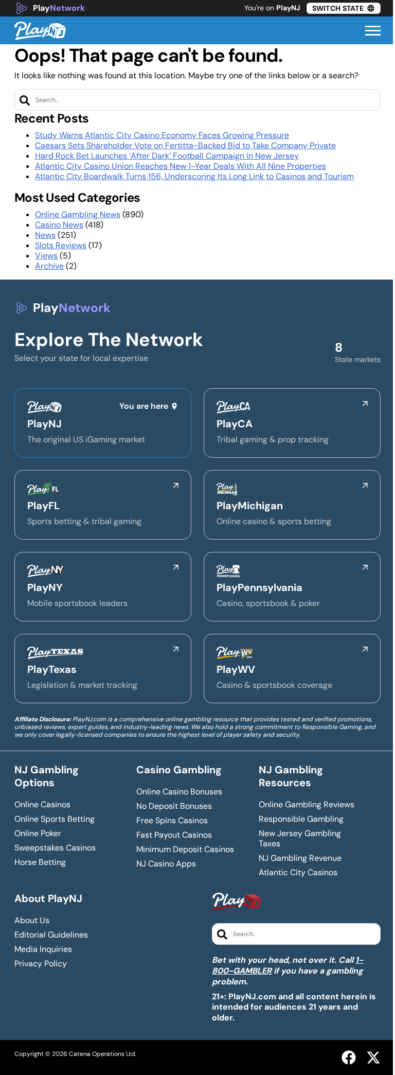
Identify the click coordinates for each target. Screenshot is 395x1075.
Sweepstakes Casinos (55, 848)
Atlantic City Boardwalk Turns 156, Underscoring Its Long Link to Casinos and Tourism (194, 176)
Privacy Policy (40, 964)
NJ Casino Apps (166, 864)
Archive (49, 266)
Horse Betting (40, 862)
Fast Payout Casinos (174, 835)
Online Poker (37, 833)
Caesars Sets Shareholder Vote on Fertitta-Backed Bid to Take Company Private (185, 145)
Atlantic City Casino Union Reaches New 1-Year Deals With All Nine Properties (180, 166)
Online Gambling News (77, 214)
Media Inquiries (43, 949)
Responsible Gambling (301, 819)
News (45, 235)
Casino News (59, 224)
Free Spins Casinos (172, 821)
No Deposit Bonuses (174, 806)
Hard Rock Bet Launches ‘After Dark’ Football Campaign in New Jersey (167, 155)
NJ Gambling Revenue (300, 858)
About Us (31, 920)
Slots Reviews (60, 245)
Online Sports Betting (54, 819)
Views (46, 255)
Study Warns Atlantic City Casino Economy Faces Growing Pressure (162, 135)
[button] (373, 31)
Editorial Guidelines (51, 935)
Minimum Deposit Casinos (185, 849)
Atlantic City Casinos (298, 873)
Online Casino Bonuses (179, 792)
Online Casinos (42, 805)
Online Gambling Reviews (306, 805)
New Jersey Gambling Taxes (300, 838)
